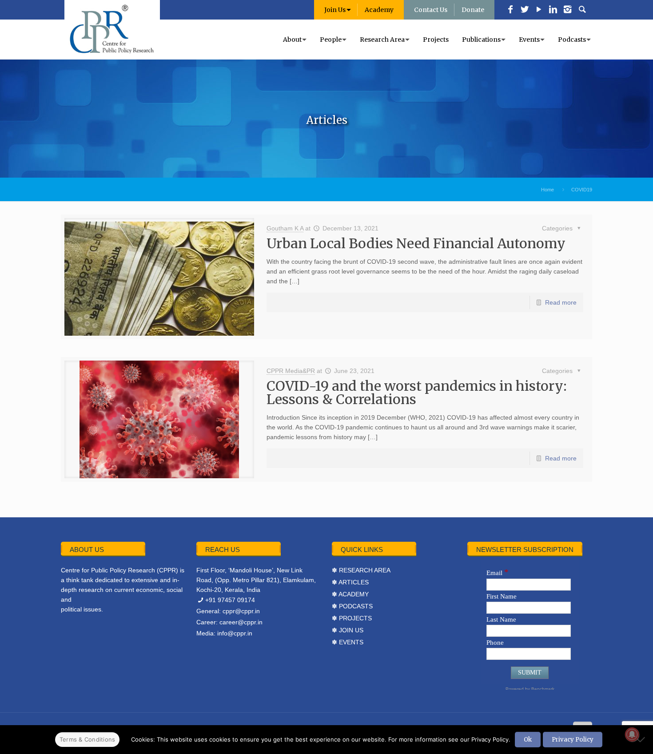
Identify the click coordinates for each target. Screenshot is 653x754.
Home (547, 189)
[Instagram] (567, 10)
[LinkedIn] (553, 10)
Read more (561, 302)
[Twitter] (525, 10)
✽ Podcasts (352, 606)
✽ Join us (347, 630)
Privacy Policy (572, 739)
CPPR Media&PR (291, 370)
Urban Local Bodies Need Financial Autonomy (416, 243)
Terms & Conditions (87, 739)
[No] (641, 739)
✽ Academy (350, 594)
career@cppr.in (241, 622)
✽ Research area (361, 570)
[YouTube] (539, 10)
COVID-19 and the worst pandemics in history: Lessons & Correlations (417, 392)
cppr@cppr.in (241, 611)
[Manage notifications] (632, 734)
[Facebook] (510, 10)
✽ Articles (350, 582)
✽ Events (347, 642)
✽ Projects (352, 618)
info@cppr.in (234, 633)
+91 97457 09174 (230, 599)
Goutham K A (285, 228)
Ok (528, 739)
